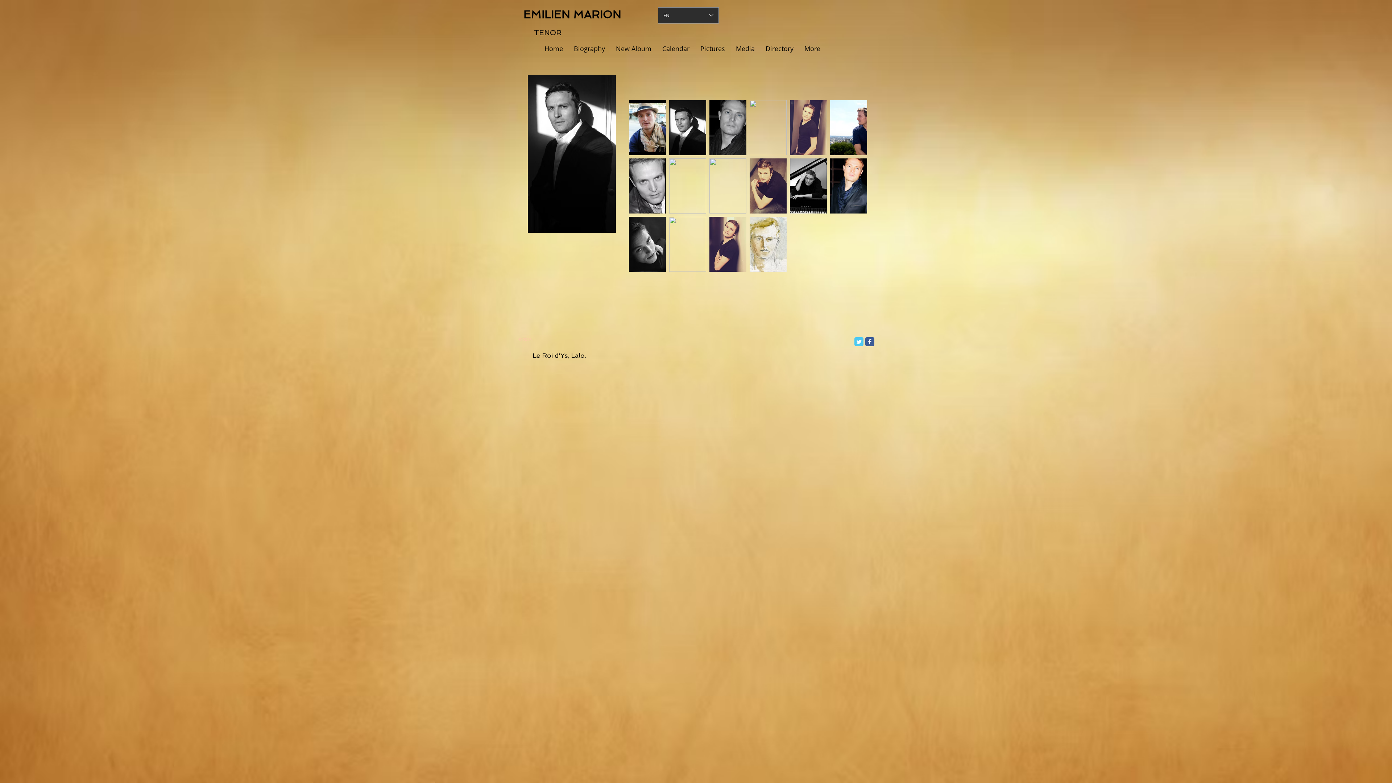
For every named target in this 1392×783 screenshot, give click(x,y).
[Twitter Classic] (858, 341)
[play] (852, 266)
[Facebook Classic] (869, 341)
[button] (647, 127)
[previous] (644, 192)
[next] (852, 192)
